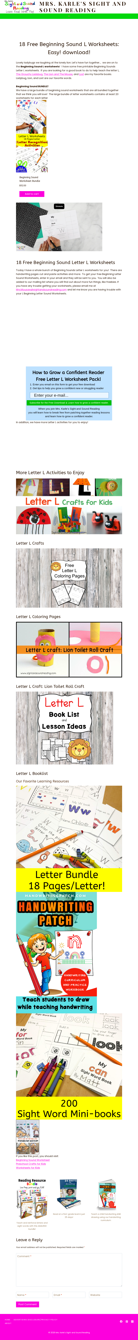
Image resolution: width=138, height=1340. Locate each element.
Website (95, 1295)
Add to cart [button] (32, 194)
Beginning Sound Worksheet (33, 1160)
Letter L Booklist (32, 773)
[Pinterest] (126, 1321)
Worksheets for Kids (28, 1167)
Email (58, 1295)
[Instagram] (132, 1321)
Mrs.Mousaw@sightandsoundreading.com (41, 289)
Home (7, 1320)
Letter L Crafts (30, 543)
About (8, 1323)
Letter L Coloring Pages (38, 616)
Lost (81, 74)
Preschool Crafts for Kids (31, 1163)
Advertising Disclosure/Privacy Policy (36, 1320)
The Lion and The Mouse (58, 74)
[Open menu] (69, 16)
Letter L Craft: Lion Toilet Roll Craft (50, 686)
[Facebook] (121, 1321)
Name (21, 1295)
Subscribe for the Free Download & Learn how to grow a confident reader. (69, 402)
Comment (24, 1256)
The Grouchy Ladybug (29, 74)
